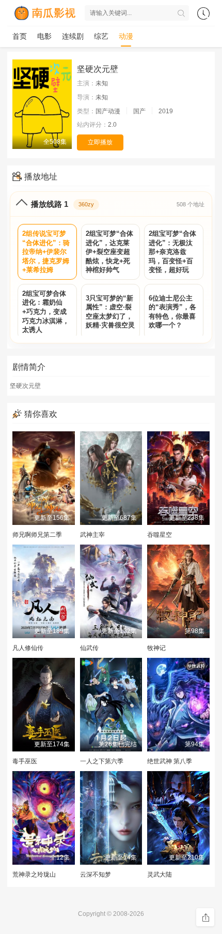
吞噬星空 (159, 534)
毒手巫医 (24, 761)
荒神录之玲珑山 (34, 874)
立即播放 (100, 142)
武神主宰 (92, 534)
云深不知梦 (95, 874)
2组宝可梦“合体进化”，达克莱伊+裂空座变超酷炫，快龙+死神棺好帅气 (109, 252)
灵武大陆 (159, 874)
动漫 (126, 36)
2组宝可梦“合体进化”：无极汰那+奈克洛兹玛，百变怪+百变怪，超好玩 (172, 252)
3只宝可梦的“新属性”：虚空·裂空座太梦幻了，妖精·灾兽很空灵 (110, 311)
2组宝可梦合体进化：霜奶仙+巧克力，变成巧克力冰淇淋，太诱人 (45, 312)
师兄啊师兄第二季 (37, 534)
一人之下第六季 (101, 761)
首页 (19, 36)
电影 (44, 36)
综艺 (101, 36)
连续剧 (73, 36)
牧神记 (156, 648)
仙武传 (89, 648)
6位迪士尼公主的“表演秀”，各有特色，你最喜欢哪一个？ (172, 311)
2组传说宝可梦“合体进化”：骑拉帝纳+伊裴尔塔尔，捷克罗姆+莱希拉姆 (46, 252)
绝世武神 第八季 (169, 761)
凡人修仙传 (27, 648)
